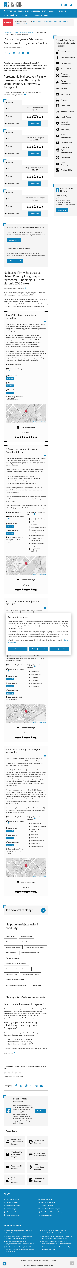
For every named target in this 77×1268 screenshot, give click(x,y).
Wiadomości (11, 11)
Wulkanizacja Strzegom (13, 1212)
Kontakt (23, 1260)
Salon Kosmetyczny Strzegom (50, 1209)
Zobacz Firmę (34, 123)
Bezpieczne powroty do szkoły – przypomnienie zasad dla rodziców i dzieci (20, 1243)
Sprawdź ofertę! (14, 240)
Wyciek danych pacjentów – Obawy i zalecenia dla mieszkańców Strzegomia (55, 1232)
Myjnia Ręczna (66, 117)
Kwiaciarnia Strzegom (48, 1202)
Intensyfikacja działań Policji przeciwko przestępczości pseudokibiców (19, 1237)
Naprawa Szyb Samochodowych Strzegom (17, 1142)
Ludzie (46, 15)
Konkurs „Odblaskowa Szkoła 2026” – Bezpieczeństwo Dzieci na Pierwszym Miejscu (57, 1243)
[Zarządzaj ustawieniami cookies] (4, 1263)
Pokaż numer (10, 392)
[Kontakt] (65, 5)
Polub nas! (40, 1111)
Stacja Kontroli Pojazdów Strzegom (52, 1212)
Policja (20, 11)
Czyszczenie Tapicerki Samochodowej (66, 150)
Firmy (27, 11)
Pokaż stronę (10, 385)
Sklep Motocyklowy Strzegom (39, 1167)
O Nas (30, 1260)
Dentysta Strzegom (12, 1199)
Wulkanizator (65, 157)
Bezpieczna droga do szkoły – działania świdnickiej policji (19, 1232)
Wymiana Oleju (66, 170)
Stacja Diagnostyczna (66, 164)
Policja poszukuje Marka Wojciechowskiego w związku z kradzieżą (57, 1248)
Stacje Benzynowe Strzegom (15, 1180)
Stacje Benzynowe (67, 52)
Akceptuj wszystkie (59, 649)
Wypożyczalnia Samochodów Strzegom (16, 1154)
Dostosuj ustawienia (38, 649)
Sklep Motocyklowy (68, 57)
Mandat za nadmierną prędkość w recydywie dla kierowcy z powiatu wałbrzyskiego (57, 1237)
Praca (44, 11)
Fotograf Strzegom (47, 1205)
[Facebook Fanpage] (60, 5)
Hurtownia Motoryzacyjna (66, 123)
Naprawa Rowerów (67, 111)
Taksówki (64, 88)
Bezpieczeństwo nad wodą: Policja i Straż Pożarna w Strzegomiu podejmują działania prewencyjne (20, 1249)
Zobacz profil (10, 378)
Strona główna (8, 32)
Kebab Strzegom (46, 1215)
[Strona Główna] (4, 11)
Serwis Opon (65, 105)
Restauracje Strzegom (13, 1215)
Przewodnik (37, 15)
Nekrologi (62, 11)
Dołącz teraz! (62, 210)
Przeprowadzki (66, 63)
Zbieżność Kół (66, 69)
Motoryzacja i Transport (27, 32)
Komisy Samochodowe (66, 136)
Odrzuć (17, 649)
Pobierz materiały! (15, 261)
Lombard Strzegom (12, 1202)
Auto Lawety (65, 129)
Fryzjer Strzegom (11, 1209)
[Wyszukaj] (71, 4)
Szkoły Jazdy (65, 94)
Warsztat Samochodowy (66, 82)
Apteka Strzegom (46, 1199)
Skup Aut (64, 100)
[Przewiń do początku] (72, 1263)
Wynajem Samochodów (65, 75)
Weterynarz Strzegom (13, 1205)
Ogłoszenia (35, 11)
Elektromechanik (67, 142)
